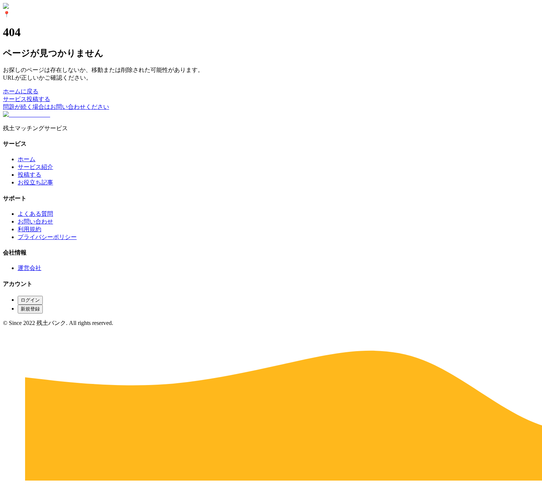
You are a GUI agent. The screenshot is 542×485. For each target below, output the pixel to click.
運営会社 (29, 268)
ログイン (30, 300)
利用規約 (29, 229)
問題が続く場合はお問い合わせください (56, 107)
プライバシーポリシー (47, 237)
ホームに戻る (20, 91)
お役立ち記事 (35, 182)
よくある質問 (35, 214)
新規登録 (30, 309)
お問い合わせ (35, 221)
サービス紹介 (35, 167)
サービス (15, 99)
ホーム (26, 159)
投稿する (38, 99)
